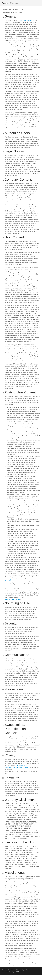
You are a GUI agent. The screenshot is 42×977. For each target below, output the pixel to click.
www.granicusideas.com (26, 20)
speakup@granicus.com (12, 580)
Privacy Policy (20, 970)
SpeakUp (11, 972)
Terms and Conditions (8, 970)
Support (28, 970)
